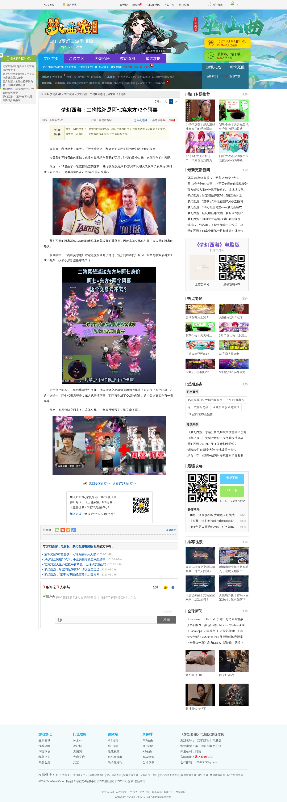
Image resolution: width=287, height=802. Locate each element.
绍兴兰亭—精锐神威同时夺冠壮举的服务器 (215, 455)
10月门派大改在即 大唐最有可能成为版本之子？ (221, 515)
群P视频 (113, 746)
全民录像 (148, 762)
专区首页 (51, 58)
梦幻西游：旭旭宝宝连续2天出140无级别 (213, 219)
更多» (245, 94)
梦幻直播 (127, 58)
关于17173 (107, 791)
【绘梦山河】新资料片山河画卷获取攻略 (216, 521)
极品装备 (104, 67)
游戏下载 (235, 76)
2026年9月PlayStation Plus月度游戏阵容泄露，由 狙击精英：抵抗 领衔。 (233, 636)
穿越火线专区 (130, 775)
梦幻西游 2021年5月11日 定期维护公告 (212, 444)
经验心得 (84, 76)
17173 (44, 94)
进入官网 (201, 757)
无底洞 (77, 751)
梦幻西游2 (56, 94)
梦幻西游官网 (217, 775)
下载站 (82, 67)
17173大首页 (63, 775)
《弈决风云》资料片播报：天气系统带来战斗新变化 (221, 438)
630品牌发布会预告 (200, 414)
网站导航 (71, 4)
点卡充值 (237, 67)
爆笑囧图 (116, 67)
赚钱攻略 (96, 76)
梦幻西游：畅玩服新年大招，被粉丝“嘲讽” (215, 213)
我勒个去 (44, 757)
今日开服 (169, 4)
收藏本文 (171, 530)
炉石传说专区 (113, 775)
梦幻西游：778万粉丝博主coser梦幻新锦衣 (214, 207)
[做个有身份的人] (166, 588)
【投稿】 (171, 120)
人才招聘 (121, 791)
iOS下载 (232, 490)
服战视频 (114, 751)
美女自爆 (92, 67)
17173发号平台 (79, 775)
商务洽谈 (145, 791)
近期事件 (57, 76)
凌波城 (77, 746)
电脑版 (65, 546)
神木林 (77, 740)
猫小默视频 (115, 757)
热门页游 (184, 4)
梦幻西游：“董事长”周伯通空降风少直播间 (71, 574)
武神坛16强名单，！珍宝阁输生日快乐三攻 (215, 225)
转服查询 (130, 83)
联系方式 (157, 791)
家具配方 (83, 83)
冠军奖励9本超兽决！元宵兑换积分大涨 (70, 554)
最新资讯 (44, 740)
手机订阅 (142, 120)
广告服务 (133, 791)
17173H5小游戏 (124, 781)
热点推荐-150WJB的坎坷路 (205, 400)
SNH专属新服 (236, 400)
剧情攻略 (72, 83)
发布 (166, 619)
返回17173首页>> (124, 483)
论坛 (210, 757)
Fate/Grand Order (55, 781)
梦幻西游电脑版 (82, 546)
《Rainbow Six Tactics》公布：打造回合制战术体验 (219, 619)
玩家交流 (142, 83)
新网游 (124, 4)
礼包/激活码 (153, 4)
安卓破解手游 (88, 781)
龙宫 (76, 762)
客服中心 (169, 791)
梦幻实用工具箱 (141, 76)
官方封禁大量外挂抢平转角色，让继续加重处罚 (75, 564)
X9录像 (147, 751)
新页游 (136, 4)
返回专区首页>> (99, 483)
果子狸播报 (115, 762)
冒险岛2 (139, 781)
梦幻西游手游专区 (169, 775)
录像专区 (76, 58)
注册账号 (212, 76)
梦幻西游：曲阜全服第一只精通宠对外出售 (215, 230)
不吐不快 (44, 751)
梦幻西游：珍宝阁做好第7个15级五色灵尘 (71, 569)
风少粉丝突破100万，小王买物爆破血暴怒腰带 (74, 559)
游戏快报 (59, 67)
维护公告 (72, 76)
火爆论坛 (102, 58)
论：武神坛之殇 (198, 407)
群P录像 (147, 746)
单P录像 (147, 740)
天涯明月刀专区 (149, 775)
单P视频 (113, 740)
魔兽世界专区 (188, 775)
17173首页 (48, 4)
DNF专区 (203, 775)
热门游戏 (217, 4)
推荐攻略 (44, 746)
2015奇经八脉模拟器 (163, 76)
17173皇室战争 (235, 775)
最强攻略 (153, 58)
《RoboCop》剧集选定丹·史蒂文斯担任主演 (215, 631)
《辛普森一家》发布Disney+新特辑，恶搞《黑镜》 (219, 642)
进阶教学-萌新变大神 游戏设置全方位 (211, 449)
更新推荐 (71, 67)
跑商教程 (95, 83)
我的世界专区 (73, 781)
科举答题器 (124, 76)
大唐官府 (79, 757)
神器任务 (119, 83)
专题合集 (44, 762)
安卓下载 (232, 477)
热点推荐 (48, 67)
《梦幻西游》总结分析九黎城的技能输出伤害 (216, 432)
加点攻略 (107, 83)
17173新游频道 (106, 781)
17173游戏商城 (157, 83)
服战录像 (148, 757)
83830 (41, 781)
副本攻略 (60, 83)
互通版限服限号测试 (226, 407)
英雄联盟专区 (97, 775)
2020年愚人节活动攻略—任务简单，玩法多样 (219, 526)
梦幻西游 (52, 546)
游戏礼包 (213, 67)
